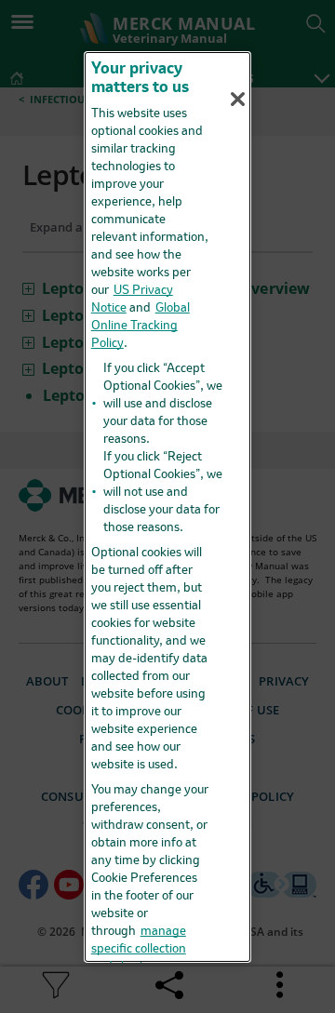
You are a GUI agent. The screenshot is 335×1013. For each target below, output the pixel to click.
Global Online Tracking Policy (140, 326)
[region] (167, 506)
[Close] (238, 98)
